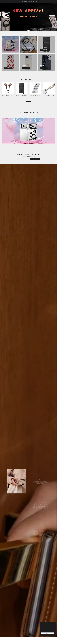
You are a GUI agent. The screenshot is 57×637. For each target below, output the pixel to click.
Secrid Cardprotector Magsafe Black (21, 95)
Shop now (28, 26)
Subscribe (48, 633)
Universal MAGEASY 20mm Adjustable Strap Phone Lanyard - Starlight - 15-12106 (49, 96)
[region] (28, 17)
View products (8, 49)
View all (28, 101)
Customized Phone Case (28, 113)
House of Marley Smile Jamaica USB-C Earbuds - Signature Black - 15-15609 (8, 96)
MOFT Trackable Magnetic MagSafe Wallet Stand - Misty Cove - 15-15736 (35, 96)
